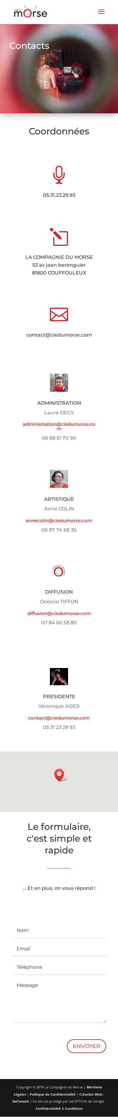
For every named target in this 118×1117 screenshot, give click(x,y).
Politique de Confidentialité (53, 1094)
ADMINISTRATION (59, 403)
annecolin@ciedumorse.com (59, 520)
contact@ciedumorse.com (59, 335)
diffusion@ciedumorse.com (59, 613)
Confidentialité (48, 1108)
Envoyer (86, 1046)
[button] (61, 775)
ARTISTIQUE (59, 499)
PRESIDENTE (59, 696)
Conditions (74, 1108)
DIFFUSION (59, 592)
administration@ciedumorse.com (59, 426)
